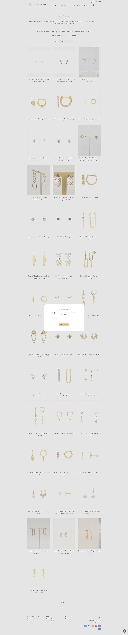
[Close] (82, 305)
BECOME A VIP (64, 324)
